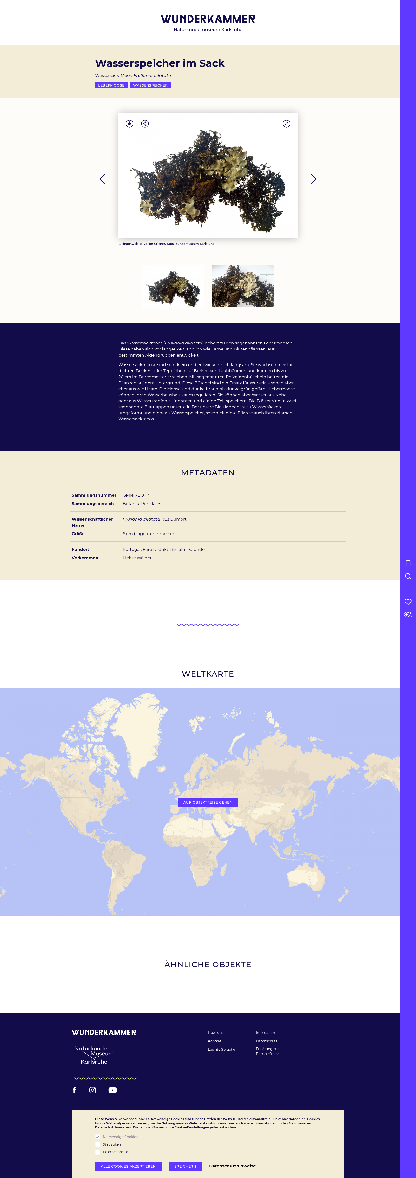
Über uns (215, 1032)
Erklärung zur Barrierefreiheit (269, 1051)
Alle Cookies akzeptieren (128, 1166)
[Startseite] (208, 23)
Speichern (185, 1166)
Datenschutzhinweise (232, 1166)
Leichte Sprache (221, 1049)
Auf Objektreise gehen (207, 802)
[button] (408, 589)
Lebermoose (111, 85)
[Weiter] (312, 179)
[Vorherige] (104, 179)
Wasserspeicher (150, 85)
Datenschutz (266, 1041)
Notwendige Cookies (120, 1137)
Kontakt (214, 1041)
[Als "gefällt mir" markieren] (129, 124)
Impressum (265, 1032)
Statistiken (112, 1144)
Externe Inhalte (115, 1152)
